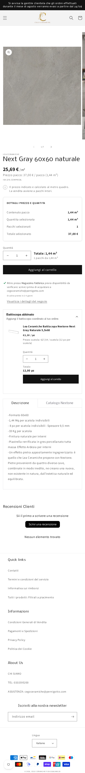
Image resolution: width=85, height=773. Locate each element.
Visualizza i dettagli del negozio (27, 301)
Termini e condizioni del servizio (28, 579)
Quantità (8, 247)
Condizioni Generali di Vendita (27, 622)
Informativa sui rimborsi (23, 588)
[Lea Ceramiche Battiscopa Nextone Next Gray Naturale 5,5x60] (13, 332)
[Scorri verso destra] (51, 147)
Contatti (13, 570)
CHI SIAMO (14, 673)
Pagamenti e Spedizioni (23, 631)
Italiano (40, 743)
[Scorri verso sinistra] (33, 147)
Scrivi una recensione (43, 524)
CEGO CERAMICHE (38, 771)
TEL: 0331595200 (18, 682)
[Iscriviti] (72, 716)
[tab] (20, 403)
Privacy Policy (16, 640)
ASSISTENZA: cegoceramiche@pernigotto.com (37, 691)
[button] (5, 18)
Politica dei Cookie (20, 649)
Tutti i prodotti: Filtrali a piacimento (31, 597)
